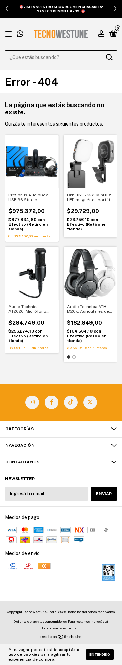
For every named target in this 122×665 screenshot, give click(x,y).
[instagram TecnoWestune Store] (32, 402)
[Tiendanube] (61, 637)
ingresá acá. (99, 621)
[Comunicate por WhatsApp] (20, 34)
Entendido (99, 654)
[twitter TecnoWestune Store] (90, 402)
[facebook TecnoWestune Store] (51, 402)
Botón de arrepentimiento (61, 628)
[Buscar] (109, 57)
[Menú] (9, 34)
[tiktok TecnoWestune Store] (71, 402)
